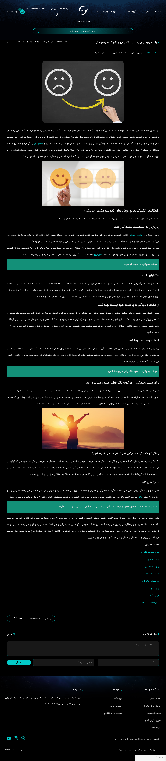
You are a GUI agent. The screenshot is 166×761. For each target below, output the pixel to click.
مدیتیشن (38, 144)
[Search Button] (37, 32)
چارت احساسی (152, 567)
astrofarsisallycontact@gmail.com (132, 739)
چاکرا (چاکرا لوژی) (152, 706)
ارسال (19, 662)
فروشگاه (132, 12)
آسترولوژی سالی (153, 12)
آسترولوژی (98, 255)
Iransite (8, 750)
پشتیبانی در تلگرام (113, 713)
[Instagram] (15, 739)
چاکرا (140, 497)
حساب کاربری (115, 706)
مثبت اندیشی (135, 235)
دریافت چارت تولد (107, 12)
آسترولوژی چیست (150, 603)
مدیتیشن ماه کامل (150, 581)
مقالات (42, 9)
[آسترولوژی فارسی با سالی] (83, 11)
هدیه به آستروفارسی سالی (58, 11)
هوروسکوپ (153, 596)
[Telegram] (23, 739)
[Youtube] (8, 739)
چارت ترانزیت (152, 574)
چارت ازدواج (153, 559)
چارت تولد (154, 588)
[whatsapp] (16, 618)
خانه (157, 53)
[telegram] (21, 618)
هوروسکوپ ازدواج (150, 552)
